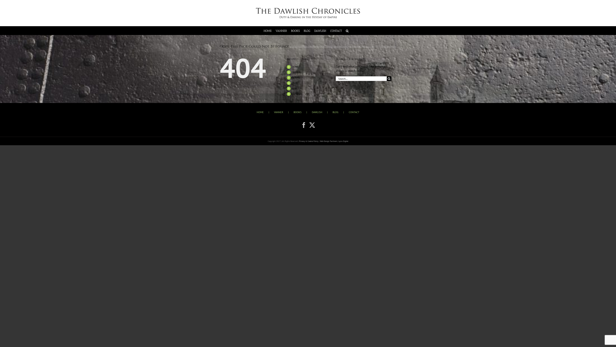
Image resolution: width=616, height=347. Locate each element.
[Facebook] (304, 125)
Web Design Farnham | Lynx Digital (333, 141)
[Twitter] (312, 125)
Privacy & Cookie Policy (309, 141)
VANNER (296, 72)
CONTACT (297, 93)
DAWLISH (296, 88)
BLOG (295, 83)
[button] (347, 30)
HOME (295, 66)
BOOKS (295, 77)
